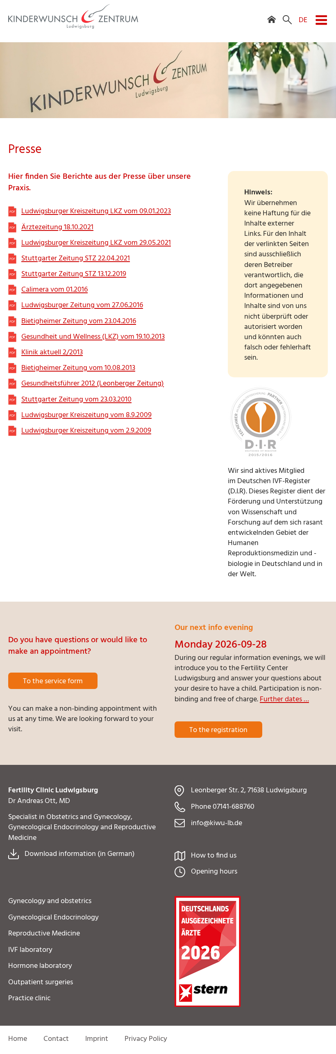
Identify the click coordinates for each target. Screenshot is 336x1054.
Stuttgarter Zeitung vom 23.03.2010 (76, 400)
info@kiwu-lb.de (216, 823)
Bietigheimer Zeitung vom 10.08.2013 (78, 368)
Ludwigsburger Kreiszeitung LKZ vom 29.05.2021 (96, 243)
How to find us (213, 856)
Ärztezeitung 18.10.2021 (57, 227)
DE (303, 19)
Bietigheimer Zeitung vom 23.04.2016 (78, 321)
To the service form (53, 681)
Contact (56, 1039)
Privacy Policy (146, 1039)
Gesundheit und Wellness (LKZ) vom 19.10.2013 (93, 337)
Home (17, 1039)
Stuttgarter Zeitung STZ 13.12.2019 (73, 274)
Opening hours (214, 872)
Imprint (96, 1039)
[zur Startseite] (73, 27)
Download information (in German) (80, 854)
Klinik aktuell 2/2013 (52, 352)
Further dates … (284, 699)
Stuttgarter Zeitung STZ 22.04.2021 (75, 259)
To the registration (218, 730)
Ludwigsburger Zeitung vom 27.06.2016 (82, 305)
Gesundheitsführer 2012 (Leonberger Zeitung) (92, 384)
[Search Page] (287, 14)
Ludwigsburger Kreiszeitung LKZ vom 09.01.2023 (96, 211)
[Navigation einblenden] (321, 15)
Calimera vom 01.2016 (54, 290)
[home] (271, 14)
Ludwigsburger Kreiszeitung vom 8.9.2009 (86, 415)
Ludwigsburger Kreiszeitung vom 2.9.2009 (86, 431)
